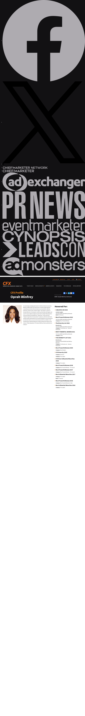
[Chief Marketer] (18, 170)
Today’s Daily (30, 286)
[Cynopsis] (43, 236)
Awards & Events (50, 286)
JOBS (73, 279)
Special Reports (77, 286)
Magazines (59, 286)
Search (79, 279)
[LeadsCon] (43, 249)
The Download (67, 286)
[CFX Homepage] (7, 283)
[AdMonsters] (43, 266)
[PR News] (43, 205)
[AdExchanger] (43, 181)
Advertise (62, 279)
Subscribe (55, 279)
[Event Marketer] (43, 225)
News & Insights (39, 286)
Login (68, 279)
